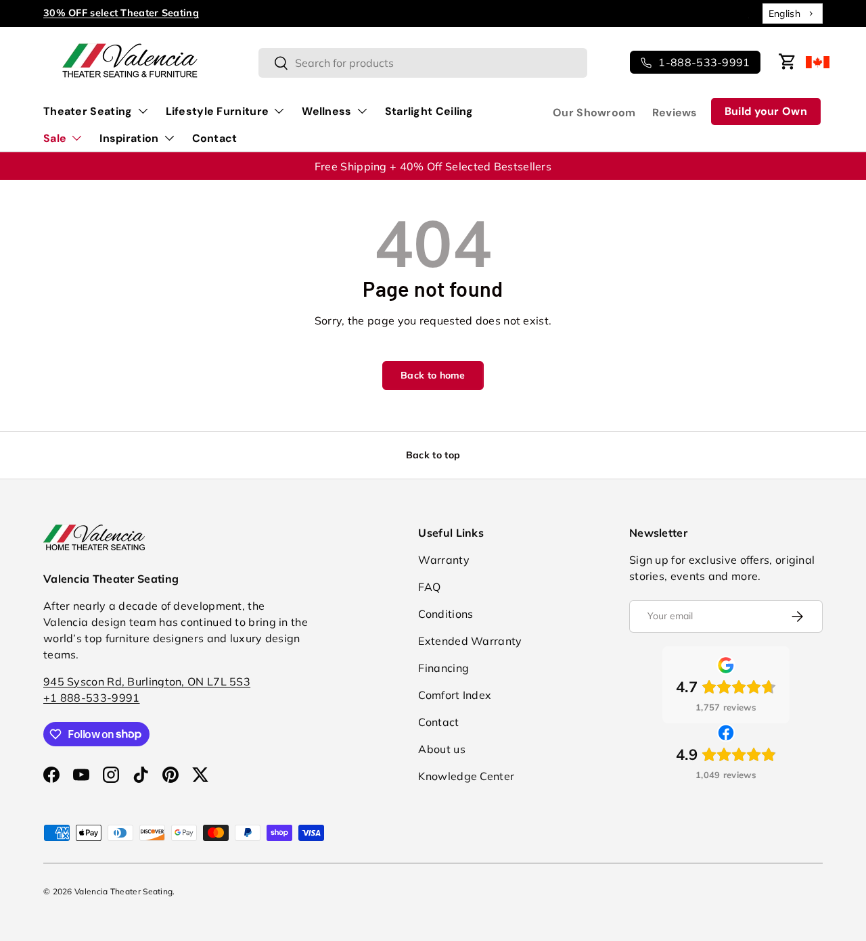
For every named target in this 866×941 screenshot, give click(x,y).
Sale (54, 138)
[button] (787, 61)
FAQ (429, 587)
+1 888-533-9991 (91, 697)
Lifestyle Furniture (217, 111)
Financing (443, 668)
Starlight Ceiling (429, 111)
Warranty (443, 559)
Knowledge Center (466, 776)
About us (441, 749)
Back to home (433, 375)
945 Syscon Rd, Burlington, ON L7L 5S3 (146, 681)
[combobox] (792, 13)
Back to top (433, 455)
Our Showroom (594, 112)
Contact (214, 138)
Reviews (675, 112)
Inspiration (128, 138)
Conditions (445, 614)
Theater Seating (88, 111)
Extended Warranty (470, 641)
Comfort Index (454, 695)
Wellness (326, 111)
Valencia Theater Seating (123, 891)
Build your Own (766, 111)
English (784, 13)
